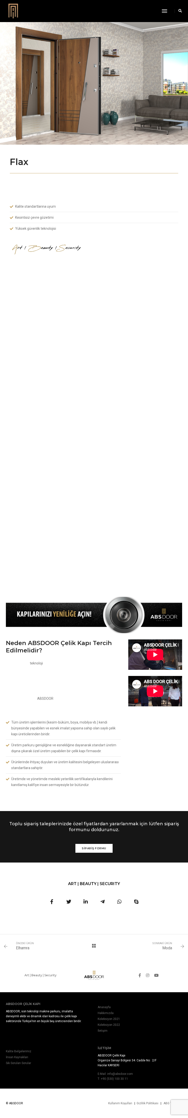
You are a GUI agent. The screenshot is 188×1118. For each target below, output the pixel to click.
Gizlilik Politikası (147, 1103)
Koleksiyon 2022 (109, 1025)
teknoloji (36, 663)
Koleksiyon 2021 (109, 1019)
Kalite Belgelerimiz (18, 1051)
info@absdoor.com (120, 1074)
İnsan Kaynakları (17, 1057)
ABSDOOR (45, 698)
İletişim (102, 1030)
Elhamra (22, 948)
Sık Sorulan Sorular (18, 1063)
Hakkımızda (106, 1013)
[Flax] (52, 902)
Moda (167, 948)
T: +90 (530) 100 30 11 (113, 1078)
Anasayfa (104, 1007)
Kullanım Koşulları (120, 1103)
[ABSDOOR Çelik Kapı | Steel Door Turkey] (13, 10)
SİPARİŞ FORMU (94, 848)
